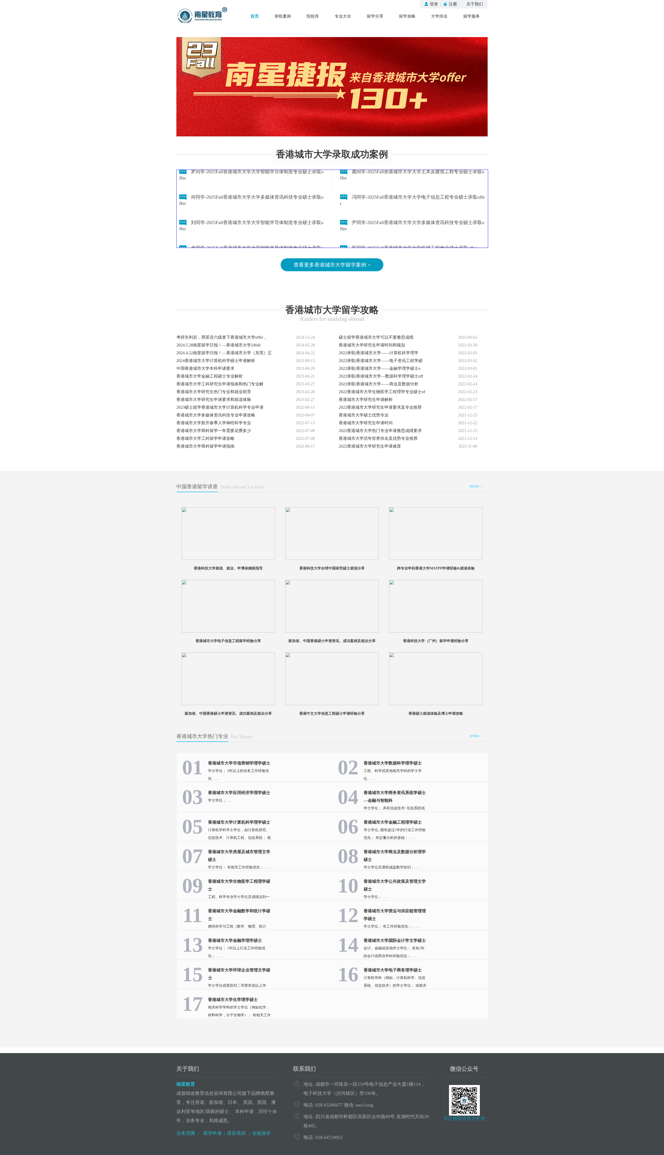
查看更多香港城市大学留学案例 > (332, 265)
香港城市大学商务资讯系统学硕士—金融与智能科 (395, 796)
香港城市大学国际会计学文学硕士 (395, 940)
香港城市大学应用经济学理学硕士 (239, 792)
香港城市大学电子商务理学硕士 (393, 970)
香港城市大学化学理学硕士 (233, 999)
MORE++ (476, 486)
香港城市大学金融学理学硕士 (235, 940)
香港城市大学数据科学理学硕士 (393, 763)
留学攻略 (407, 16)
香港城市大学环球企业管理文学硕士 (239, 974)
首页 (255, 16)
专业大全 (343, 16)
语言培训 (237, 1133)
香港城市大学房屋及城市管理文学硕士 (239, 856)
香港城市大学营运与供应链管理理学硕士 (395, 915)
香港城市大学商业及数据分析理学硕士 (395, 856)
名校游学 (261, 1133)
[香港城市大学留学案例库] (332, 86)
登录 (434, 4)
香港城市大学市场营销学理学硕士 (239, 763)
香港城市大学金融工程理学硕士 (393, 822)
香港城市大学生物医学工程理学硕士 (239, 885)
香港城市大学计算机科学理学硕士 (239, 822)
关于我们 (474, 4)
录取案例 (282, 16)
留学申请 (212, 1133)
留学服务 (471, 16)
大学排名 (439, 16)
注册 (453, 4)
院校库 (313, 16)
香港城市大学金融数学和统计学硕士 (239, 915)
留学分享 (375, 16)
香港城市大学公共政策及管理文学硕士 (395, 885)
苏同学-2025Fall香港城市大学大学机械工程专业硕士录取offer (414, 238)
